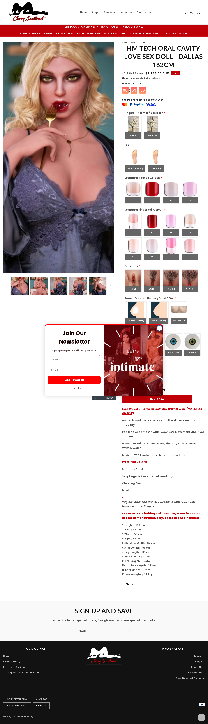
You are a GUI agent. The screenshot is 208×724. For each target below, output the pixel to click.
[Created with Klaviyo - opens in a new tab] (104, 398)
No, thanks (74, 388)
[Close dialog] (159, 328)
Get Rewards (74, 380)
